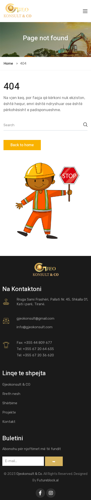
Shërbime (9, 403)
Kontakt (8, 422)
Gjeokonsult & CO (16, 384)
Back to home (22, 145)
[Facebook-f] (40, 493)
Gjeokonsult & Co (29, 474)
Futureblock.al (48, 480)
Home (8, 63)
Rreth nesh (11, 394)
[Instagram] (51, 493)
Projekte (9, 412)
